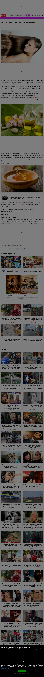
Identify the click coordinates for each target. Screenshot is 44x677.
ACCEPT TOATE (22, 671)
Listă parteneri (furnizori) (5, 668)
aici (28, 656)
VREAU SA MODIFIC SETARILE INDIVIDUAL (22, 673)
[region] (22, 661)
